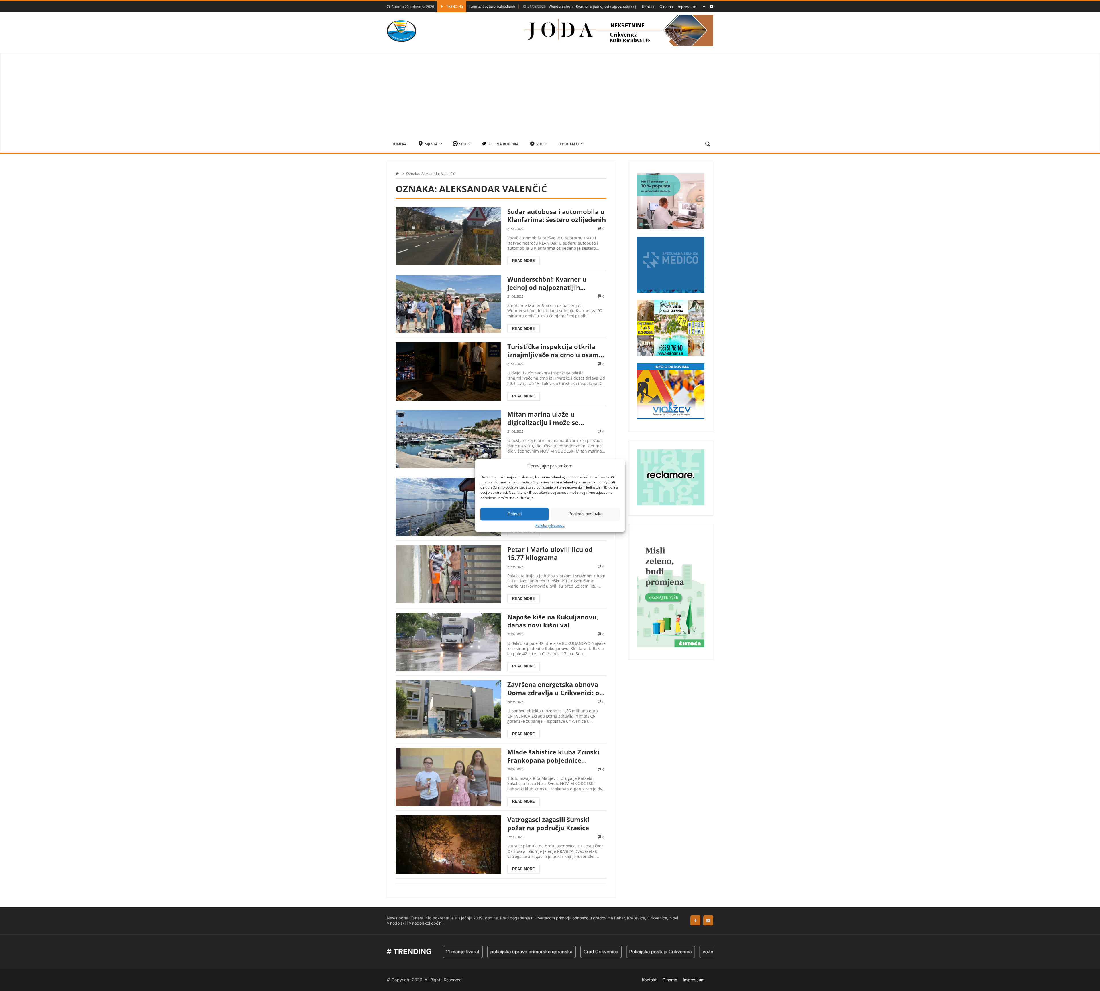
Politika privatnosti (550, 525)
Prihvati (515, 513)
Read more (523, 261)
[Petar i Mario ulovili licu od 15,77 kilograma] (448, 574)
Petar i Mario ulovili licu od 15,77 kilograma (550, 553)
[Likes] (704, 6)
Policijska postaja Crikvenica (609, 951)
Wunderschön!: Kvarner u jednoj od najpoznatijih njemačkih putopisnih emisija (549, 6)
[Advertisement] (550, 93)
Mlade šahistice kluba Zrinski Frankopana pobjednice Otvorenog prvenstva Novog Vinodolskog (553, 756)
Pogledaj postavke (585, 513)
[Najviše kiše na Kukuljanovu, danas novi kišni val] (448, 642)
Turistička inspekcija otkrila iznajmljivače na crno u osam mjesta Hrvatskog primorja (553, 350)
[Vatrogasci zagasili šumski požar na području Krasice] (448, 844)
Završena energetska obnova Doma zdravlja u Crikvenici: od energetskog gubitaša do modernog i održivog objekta (555, 688)
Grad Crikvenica (549, 951)
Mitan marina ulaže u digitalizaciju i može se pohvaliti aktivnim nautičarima (556, 418)
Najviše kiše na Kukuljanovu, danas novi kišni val (552, 621)
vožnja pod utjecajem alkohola (684, 951)
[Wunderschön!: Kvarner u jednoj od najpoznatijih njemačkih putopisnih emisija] (448, 304)
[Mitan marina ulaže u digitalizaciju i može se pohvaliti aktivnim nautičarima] (448, 439)
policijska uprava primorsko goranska (480, 951)
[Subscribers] (711, 6)
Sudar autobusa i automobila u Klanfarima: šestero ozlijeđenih (556, 215)
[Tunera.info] (401, 31)
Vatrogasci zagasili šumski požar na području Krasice (548, 823)
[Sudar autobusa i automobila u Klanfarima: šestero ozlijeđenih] (448, 236)
